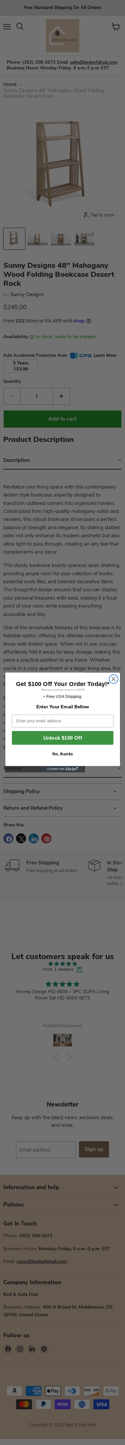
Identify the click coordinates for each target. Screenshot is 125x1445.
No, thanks (62, 754)
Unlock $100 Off (62, 738)
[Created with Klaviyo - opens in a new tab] (62, 769)
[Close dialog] (113, 679)
